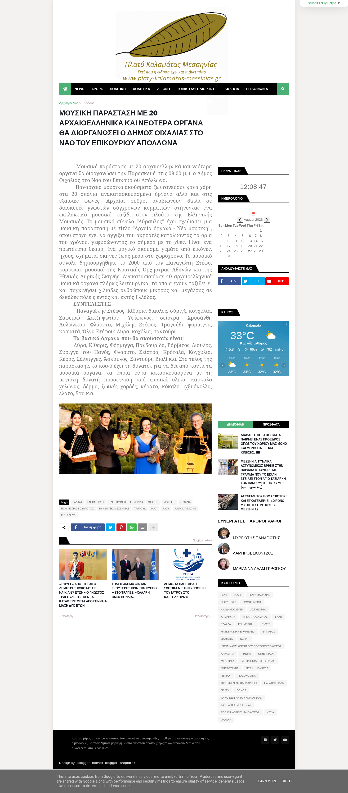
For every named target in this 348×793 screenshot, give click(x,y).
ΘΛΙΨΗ (244, 639)
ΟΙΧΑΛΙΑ (185, 502)
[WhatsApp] (132, 527)
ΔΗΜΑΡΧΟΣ (228, 617)
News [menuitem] (79, 89)
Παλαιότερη (202, 616)
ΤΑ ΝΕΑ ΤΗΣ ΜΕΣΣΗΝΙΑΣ (114, 508)
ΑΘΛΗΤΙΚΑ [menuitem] (141, 89)
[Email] (142, 527)
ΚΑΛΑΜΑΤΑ (227, 653)
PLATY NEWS (68, 515)
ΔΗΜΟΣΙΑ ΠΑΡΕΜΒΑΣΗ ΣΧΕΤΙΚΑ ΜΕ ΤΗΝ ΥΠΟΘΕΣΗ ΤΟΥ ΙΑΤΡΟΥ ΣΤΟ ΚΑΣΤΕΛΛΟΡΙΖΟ (184, 590)
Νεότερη (67, 616)
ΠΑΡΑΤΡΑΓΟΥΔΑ (274, 683)
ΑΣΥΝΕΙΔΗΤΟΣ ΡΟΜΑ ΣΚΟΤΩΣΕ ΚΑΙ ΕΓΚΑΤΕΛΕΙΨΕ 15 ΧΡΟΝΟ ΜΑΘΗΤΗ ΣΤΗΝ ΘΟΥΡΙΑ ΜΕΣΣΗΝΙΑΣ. (264, 503)
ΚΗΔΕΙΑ (246, 653)
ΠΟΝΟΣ (241, 690)
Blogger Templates (120, 763)
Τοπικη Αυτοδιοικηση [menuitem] (196, 89)
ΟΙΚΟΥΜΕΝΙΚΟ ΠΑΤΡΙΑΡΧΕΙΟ (239, 683)
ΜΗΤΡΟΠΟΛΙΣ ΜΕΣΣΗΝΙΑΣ (258, 661)
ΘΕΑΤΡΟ (153, 502)
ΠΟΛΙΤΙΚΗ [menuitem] (118, 89)
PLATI (154, 508)
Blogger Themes (90, 763)
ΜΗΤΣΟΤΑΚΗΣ (230, 668)
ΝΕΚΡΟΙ (226, 676)
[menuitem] (65, 89)
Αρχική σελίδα (69, 103)
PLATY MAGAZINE (185, 508)
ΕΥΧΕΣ (266, 624)
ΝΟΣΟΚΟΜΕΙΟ (247, 676)
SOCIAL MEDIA (252, 602)
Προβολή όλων (202, 540)
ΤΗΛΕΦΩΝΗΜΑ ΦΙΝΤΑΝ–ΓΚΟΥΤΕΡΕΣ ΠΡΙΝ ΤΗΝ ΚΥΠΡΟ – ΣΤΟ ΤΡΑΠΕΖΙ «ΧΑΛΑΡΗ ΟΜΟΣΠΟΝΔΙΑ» (134, 590)
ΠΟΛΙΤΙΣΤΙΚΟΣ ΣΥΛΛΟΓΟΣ (77, 508)
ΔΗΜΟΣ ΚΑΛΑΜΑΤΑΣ (255, 617)
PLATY (166, 508)
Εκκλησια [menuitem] (231, 89)
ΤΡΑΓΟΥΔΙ (140, 508)
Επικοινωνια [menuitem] (257, 89)
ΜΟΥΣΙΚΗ (169, 502)
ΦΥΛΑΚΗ (226, 720)
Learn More (266, 781)
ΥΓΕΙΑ (270, 712)
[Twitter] (110, 527)
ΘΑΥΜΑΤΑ (227, 639)
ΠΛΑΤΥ (225, 690)
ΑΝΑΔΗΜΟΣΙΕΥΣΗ (232, 609)
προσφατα (271, 424)
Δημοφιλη (235, 424)
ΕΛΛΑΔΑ (87, 103)
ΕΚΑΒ (278, 617)
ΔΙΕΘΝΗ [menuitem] (163, 89)
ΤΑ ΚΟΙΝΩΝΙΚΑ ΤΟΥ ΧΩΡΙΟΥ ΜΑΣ (241, 698)
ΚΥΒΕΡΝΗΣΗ (266, 653)
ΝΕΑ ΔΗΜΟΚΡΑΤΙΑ (257, 668)
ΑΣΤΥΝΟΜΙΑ (258, 609)
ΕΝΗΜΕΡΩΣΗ (95, 502)
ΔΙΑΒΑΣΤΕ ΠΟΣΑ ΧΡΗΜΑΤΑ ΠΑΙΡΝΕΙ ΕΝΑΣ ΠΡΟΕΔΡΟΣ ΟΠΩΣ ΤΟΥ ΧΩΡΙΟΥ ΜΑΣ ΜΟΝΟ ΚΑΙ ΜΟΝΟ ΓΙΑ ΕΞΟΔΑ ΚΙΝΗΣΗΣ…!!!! (264, 444)
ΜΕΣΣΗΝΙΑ (227, 661)
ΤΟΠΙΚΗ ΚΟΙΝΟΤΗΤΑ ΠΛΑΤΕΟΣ (240, 712)
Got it (286, 781)
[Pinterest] (121, 527)
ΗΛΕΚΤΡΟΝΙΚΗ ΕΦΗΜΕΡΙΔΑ (126, 502)
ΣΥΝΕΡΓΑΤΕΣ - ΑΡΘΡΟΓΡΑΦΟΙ (249, 521)
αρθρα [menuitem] (97, 89)
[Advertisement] (253, 130)
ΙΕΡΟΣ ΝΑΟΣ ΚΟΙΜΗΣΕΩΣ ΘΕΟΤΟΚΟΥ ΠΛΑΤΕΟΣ (251, 646)
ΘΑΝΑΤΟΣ (269, 631)
